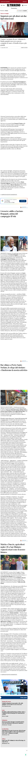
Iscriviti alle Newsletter (5, 1)
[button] (14, 687)
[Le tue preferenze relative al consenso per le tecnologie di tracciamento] (25, 754)
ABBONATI (25, 1)
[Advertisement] (10, 58)
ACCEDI (25, 5)
